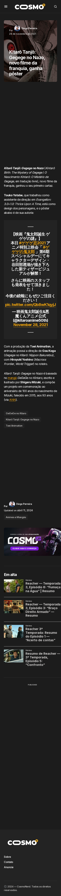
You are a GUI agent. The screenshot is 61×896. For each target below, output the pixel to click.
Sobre (7, 856)
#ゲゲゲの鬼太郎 (30, 249)
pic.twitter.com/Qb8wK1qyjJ (30, 304)
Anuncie (9, 867)
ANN (12, 399)
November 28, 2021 (30, 324)
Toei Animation (14, 425)
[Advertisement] (30, 125)
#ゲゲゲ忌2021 (32, 242)
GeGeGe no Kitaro (16, 413)
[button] (6, 6)
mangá (12, 378)
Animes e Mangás (16, 517)
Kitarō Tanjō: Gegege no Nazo (22, 419)
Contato (8, 862)
